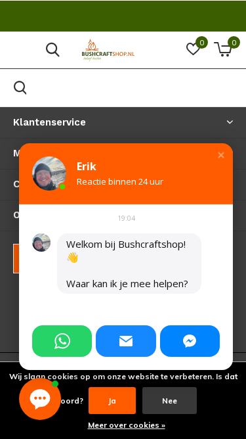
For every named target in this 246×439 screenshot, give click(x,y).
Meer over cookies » (126, 425)
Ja (112, 400)
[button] (221, 155)
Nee (169, 400)
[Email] (125, 341)
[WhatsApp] (62, 341)
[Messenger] (190, 341)
